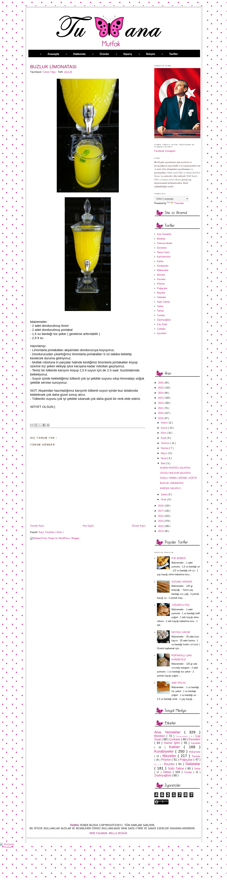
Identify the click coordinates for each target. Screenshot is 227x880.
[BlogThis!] (36, 425)
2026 (161, 382)
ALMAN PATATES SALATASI (175, 467)
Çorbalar (161, 329)
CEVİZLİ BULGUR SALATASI (175, 473)
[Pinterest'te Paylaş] (48, 425)
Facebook (159, 151)
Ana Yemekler (164, 234)
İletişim (150, 53)
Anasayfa (53, 53)
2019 (161, 418)
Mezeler (161, 274)
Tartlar (160, 306)
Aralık (164, 422)
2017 (161, 510)
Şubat (164, 494)
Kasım (164, 427)
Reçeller (161, 292)
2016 (161, 516)
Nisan (164, 458)
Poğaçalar (162, 288)
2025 (161, 387)
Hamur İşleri (163, 252)
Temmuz (165, 443)
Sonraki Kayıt (37, 525)
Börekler (161, 238)
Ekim (164, 432)
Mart (163, 463)
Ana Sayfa (88, 525)
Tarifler (173, 53)
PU (156, 764)
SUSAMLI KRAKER (181, 581)
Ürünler (104, 53)
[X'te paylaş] (40, 425)
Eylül (164, 438)
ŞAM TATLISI (178, 683)
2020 (161, 413)
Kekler (160, 261)
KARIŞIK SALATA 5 (170, 488)
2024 (161, 392)
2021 (161, 408)
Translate (179, 203)
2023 (161, 397)
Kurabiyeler (162, 265)
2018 (161, 505)
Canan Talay (49, 72)
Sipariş (127, 53)
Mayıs (164, 453)
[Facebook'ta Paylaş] (44, 425)
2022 (161, 403)
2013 (161, 531)
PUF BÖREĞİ (178, 558)
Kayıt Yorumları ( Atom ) (51, 532)
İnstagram (170, 151)
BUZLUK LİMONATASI (172, 483)
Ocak (164, 499)
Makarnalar (162, 270)
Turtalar (161, 315)
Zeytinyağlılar (164, 319)
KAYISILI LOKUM (180, 632)
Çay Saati (162, 324)
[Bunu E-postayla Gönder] (32, 425)
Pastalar (161, 279)
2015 (161, 521)
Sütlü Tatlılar (163, 302)
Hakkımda (79, 53)
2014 (161, 526)
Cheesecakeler (164, 243)
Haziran (165, 448)
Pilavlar (161, 283)
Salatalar (161, 297)
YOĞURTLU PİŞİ (180, 605)
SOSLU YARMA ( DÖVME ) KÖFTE (178, 478)
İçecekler (161, 333)
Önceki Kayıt (138, 525)
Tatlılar (160, 310)
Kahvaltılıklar (163, 256)
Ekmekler (162, 247)
